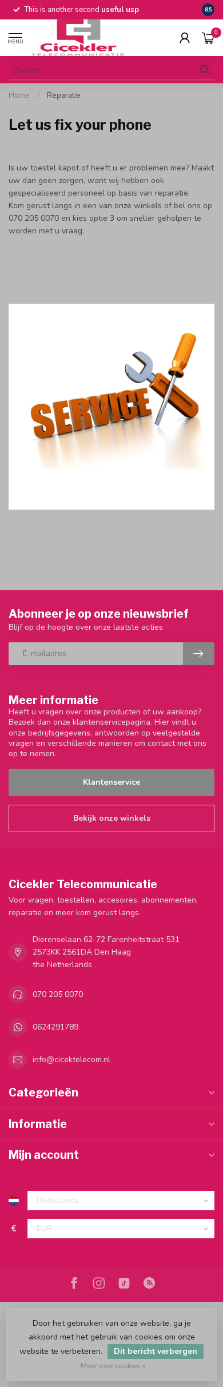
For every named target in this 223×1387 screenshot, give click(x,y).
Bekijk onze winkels (111, 818)
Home (19, 95)
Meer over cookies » (113, 1365)
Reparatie (64, 95)
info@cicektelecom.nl (71, 1059)
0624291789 (55, 1027)
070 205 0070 (58, 994)
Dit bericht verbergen (155, 1351)
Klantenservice (111, 782)
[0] (208, 37)
